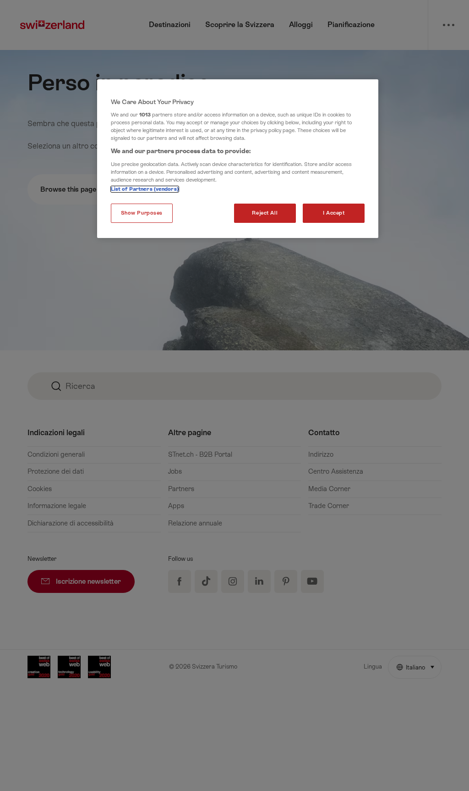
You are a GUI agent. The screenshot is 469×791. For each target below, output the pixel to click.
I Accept (334, 213)
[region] (237, 158)
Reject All (265, 213)
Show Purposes (142, 213)
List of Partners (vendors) (145, 189)
